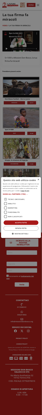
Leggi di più (25, 191)
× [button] (38, 179)
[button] (21, 194)
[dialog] (21, 207)
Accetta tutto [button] (21, 223)
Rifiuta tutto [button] (20, 228)
